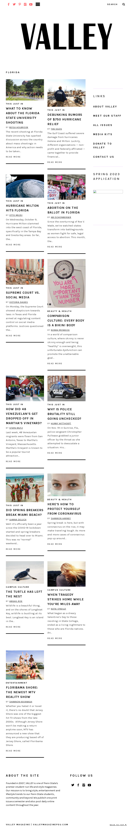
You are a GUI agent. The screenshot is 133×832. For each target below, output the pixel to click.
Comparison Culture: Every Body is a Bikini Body (65, 320)
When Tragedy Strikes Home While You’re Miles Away (65, 599)
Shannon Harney (61, 518)
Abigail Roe (16, 601)
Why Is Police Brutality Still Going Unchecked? (64, 414)
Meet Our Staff (107, 115)
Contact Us (103, 156)
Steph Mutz (16, 428)
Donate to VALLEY (102, 145)
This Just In (14, 104)
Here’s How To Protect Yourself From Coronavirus (64, 508)
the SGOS (56, 129)
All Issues (103, 125)
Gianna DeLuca (17, 519)
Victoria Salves (18, 302)
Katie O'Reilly (58, 609)
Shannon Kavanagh (20, 701)
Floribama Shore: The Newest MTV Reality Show (22, 692)
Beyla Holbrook (18, 127)
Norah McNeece (60, 330)
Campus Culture (17, 587)
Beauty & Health (59, 311)
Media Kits (103, 134)
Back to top (117, 825)
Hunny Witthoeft (61, 423)
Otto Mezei (16, 215)
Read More (13, 157)
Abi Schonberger (61, 217)
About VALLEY (105, 106)
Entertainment (16, 683)
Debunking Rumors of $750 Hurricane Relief (64, 119)
